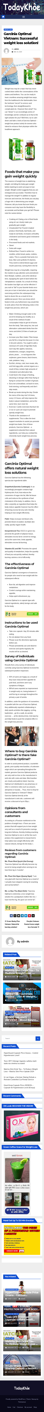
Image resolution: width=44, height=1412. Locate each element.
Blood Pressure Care (12, 1011)
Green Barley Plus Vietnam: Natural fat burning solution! (12, 924)
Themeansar (22, 1402)
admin (16, 49)
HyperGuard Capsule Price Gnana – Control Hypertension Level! (21, 1295)
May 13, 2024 (12, 1323)
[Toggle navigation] (23, 16)
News (7, 1362)
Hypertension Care (12, 1289)
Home (9, 1407)
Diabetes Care (25, 1011)
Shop (35, 1407)
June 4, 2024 (12, 1299)
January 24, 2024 (14, 1347)
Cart (14, 1407)
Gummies (8, 991)
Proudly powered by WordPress (16, 1399)
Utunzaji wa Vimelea (12, 1314)
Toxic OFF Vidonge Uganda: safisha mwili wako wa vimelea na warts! (22, 1319)
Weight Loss (8, 29)
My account (28, 1407)
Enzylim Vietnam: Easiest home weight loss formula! (31, 924)
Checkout (20, 1407)
